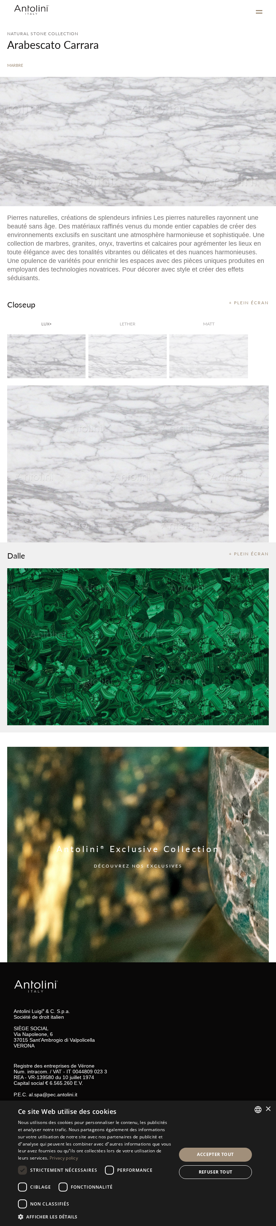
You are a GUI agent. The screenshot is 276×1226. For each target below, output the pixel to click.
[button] (95, 1216)
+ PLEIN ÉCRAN (249, 303)
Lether (127, 324)
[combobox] (258, 1109)
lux (46, 324)
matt (209, 324)
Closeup (21, 304)
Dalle (16, 555)
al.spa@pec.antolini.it (53, 1094)
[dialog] (138, 1163)
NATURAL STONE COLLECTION (42, 34)
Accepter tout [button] (215, 1154)
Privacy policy (64, 1158)
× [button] (268, 1109)
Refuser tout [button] (216, 1172)
